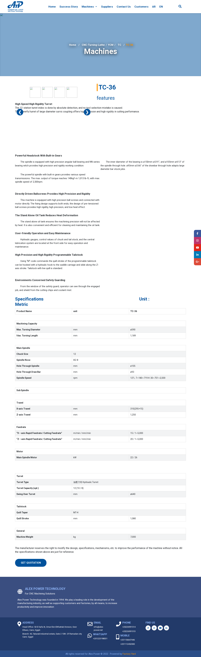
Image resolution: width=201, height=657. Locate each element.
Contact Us (124, 6)
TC (119, 44)
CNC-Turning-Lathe (93, 44)
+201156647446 (127, 640)
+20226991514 (129, 627)
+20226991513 (129, 631)
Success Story (69, 6)
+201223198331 (100, 638)
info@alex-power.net (98, 628)
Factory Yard (129, 653)
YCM (110, 44)
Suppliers (107, 6)
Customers (141, 6)
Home (52, 6)
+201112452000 (127, 644)
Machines (88, 6)
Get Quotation (31, 562)
